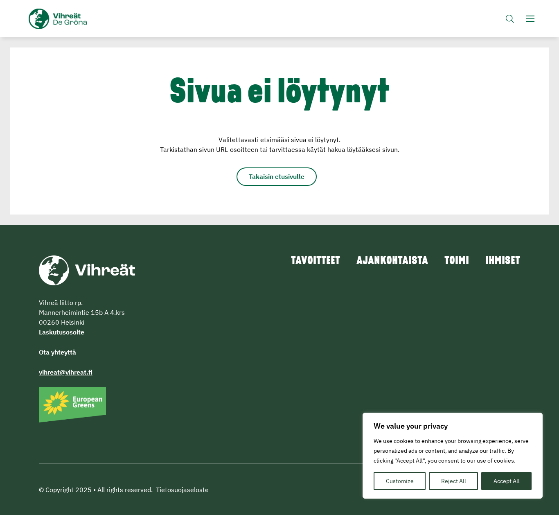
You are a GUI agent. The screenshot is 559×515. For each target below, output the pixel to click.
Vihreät (77, 19)
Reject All (453, 481)
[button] (510, 18)
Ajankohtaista (392, 261)
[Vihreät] (87, 269)
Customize (400, 481)
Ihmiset (502, 261)
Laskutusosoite (61, 332)
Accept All (507, 481)
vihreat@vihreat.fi (65, 372)
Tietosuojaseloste (182, 490)
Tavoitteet (315, 261)
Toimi (456, 261)
